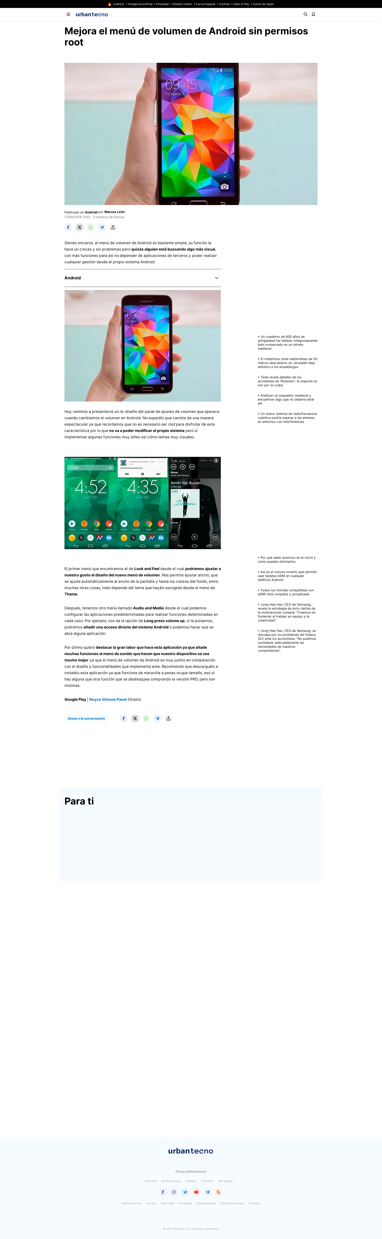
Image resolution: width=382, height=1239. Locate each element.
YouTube (224, 4)
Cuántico (118, 4)
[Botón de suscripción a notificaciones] (314, 14)
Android (91, 212)
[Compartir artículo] (113, 227)
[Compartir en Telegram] (102, 227)
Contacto (254, 1203)
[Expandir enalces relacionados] (217, 278)
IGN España (225, 1181)
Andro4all (151, 1181)
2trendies (207, 1181)
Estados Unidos (182, 4)
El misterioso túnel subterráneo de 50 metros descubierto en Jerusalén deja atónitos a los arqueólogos (287, 363)
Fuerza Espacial (205, 4)
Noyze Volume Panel (108, 699)
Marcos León (114, 212)
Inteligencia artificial (140, 4)
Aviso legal (167, 1203)
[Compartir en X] (80, 227)
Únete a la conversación (86, 718)
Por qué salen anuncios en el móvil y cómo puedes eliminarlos (287, 559)
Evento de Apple (263, 4)
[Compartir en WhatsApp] (91, 227)
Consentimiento (206, 1203)
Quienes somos (131, 1203)
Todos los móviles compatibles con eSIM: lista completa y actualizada (286, 592)
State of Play (241, 4)
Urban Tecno (92, 14)
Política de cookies (232, 1203)
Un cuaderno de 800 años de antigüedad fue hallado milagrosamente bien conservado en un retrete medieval (288, 342)
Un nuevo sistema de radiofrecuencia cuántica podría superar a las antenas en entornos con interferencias (287, 418)
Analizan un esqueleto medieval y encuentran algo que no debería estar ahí (286, 399)
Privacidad (162, 4)
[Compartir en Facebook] (68, 227)
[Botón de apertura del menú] (68, 14)
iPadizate (191, 1181)
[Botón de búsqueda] (306, 14)
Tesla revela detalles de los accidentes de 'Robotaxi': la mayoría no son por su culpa (287, 381)
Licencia (151, 1203)
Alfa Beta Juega (171, 1181)
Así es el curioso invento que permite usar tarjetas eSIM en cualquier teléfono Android (287, 576)
